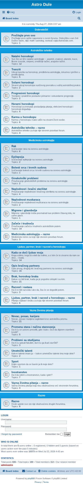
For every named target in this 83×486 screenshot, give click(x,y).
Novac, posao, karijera (25, 316)
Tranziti (16, 69)
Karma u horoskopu (23, 117)
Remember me (52, 434)
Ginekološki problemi (24, 178)
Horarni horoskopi (22, 103)
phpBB (31, 478)
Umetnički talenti (21, 350)
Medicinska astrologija (41, 140)
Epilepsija (17, 156)
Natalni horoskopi (22, 56)
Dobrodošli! (41, 29)
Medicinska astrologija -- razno (30, 234)
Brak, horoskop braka (24, 276)
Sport (14, 361)
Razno (41, 395)
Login (4, 415)
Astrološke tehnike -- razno (28, 127)
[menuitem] (11, 12)
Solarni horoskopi (22, 82)
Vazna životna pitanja (42, 310)
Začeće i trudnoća (22, 223)
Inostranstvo (19, 372)
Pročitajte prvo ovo (23, 35)
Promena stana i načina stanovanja (33, 326)
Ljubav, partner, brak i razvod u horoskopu (41, 246)
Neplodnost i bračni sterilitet (29, 188)
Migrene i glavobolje (24, 210)
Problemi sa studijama (25, 340)
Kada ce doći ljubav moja (27, 252)
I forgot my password (11, 434)
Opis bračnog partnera (25, 265)
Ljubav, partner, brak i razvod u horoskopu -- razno (43, 297)
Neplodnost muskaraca (25, 199)
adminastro (7, 465)
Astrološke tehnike (41, 50)
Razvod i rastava (21, 287)
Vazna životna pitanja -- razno (29, 382)
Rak (13, 146)
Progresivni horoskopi (25, 93)
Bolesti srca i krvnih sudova (28, 167)
